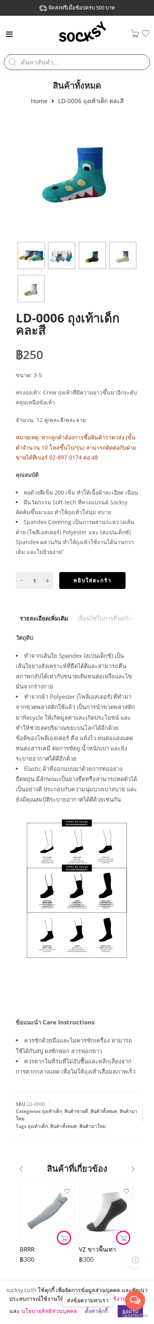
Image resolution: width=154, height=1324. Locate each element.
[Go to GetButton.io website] (135, 1315)
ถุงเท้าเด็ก (52, 1111)
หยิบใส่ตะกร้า (92, 580)
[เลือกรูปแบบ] (64, 1238)
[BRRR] (47, 1211)
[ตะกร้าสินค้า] (135, 35)
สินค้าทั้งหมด (77, 85)
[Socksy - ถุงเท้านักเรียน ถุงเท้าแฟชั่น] (82, 41)
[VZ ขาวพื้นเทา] (106, 1211)
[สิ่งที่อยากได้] (145, 35)
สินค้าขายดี (76, 1111)
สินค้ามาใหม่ (92, 1126)
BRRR (27, 1249)
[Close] (149, 7)
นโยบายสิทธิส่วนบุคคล (49, 1311)
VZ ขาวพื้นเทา (97, 1249)
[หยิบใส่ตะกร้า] (123, 1238)
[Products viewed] (135, 1260)
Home (39, 101)
